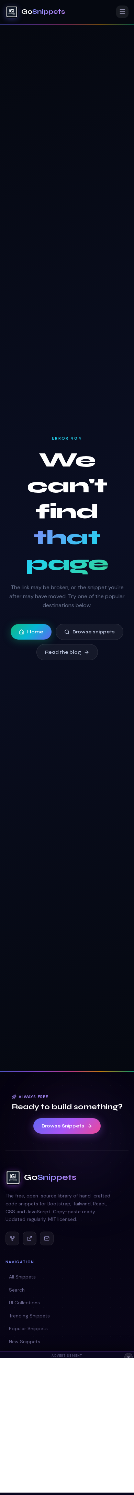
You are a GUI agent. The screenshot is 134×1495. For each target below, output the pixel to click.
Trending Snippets (29, 1316)
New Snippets (24, 1341)
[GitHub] (12, 1238)
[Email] (47, 1238)
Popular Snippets (28, 1328)
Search (17, 1290)
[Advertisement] (67, 1425)
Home (35, 632)
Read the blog (63, 652)
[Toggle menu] (122, 12)
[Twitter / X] (29, 1238)
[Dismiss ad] (128, 1357)
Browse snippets (93, 632)
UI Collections (24, 1303)
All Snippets (22, 1277)
